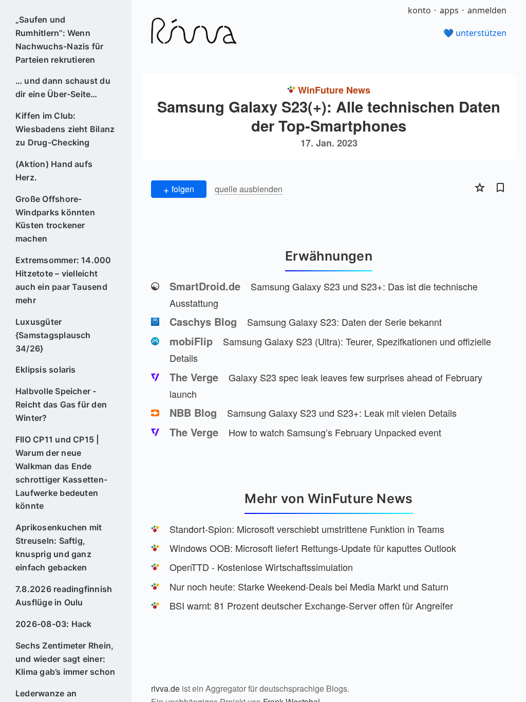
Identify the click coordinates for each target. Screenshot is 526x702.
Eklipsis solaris (45, 369)
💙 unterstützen (474, 33)
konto (419, 10)
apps (449, 10)
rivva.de (165, 688)
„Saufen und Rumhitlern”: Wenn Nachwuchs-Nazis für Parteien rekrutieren (59, 39)
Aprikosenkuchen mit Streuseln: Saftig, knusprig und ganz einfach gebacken (58, 547)
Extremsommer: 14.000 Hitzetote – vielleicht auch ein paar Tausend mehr (63, 280)
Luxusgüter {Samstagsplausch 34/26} (53, 335)
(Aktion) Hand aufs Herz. (53, 170)
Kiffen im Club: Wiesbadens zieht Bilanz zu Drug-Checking (65, 128)
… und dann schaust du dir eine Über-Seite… (62, 87)
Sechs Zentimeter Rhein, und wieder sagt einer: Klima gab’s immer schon (65, 658)
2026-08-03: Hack (53, 624)
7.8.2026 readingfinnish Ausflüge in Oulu (63, 595)
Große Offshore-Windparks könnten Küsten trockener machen (55, 219)
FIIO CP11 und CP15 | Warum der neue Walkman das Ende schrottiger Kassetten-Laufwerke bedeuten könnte (61, 472)
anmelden (486, 10)
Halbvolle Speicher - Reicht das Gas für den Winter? (61, 404)
